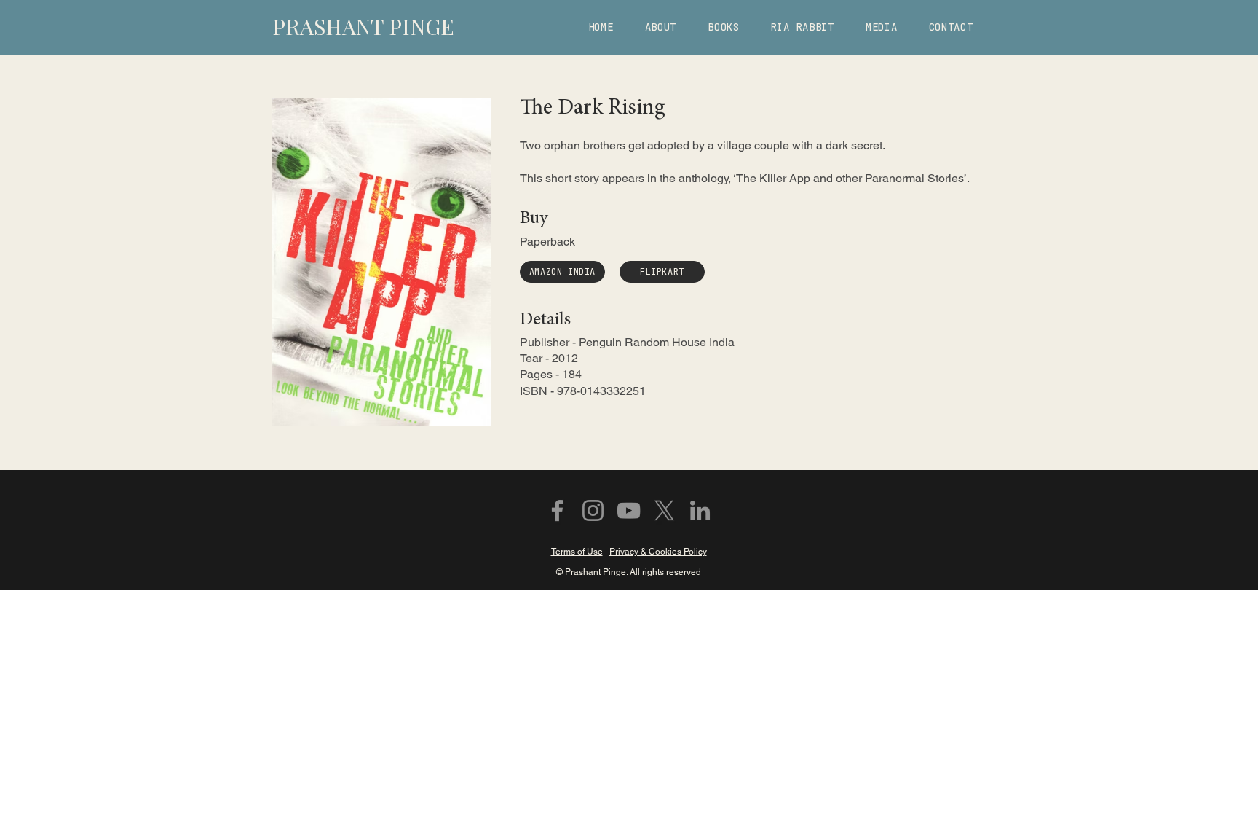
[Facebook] (557, 510)
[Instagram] (593, 510)
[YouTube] (628, 510)
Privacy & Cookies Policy (658, 552)
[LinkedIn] (700, 510)
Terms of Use (577, 552)
